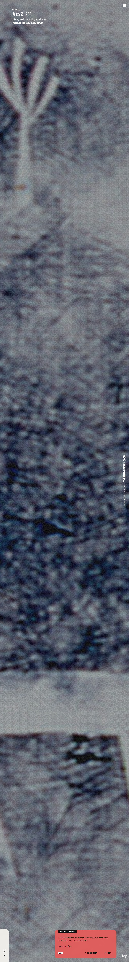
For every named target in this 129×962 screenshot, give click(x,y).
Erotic (60, 953)
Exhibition (92, 952)
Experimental (71, 931)
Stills (4, 951)
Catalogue (16, 10)
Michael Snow (28, 23)
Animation (63, 931)
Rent (109, 952)
